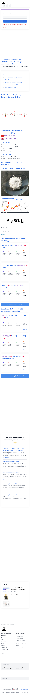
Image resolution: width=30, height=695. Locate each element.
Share (2, 234)
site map (3, 645)
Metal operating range (21, 648)
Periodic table (19, 638)
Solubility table (20, 646)
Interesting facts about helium (11, 461)
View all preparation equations (15, 304)
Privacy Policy (4, 649)
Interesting (3, 641)
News (2, 643)
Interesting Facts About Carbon (11, 495)
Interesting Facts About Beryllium (12, 484)
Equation (3, 638)
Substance (8, 57)
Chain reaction (19, 636)
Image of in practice (12, 85)
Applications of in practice (13, 82)
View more (24, 259)
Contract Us (4, 647)
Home (2, 57)
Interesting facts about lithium (11, 473)
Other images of (11, 87)
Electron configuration (21, 644)
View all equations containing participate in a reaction (15, 375)
